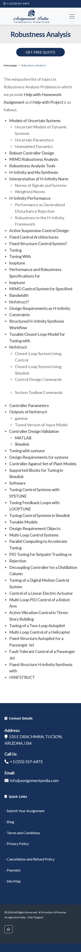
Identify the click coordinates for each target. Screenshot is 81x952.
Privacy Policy (18, 843)
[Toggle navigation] (72, 16)
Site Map (14, 881)
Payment (13, 870)
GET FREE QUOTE (40, 52)
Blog (10, 822)
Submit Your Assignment (26, 811)
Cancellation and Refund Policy (30, 859)
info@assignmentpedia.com (34, 780)
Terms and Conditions (23, 833)
